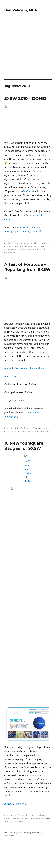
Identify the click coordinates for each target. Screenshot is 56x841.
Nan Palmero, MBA (20, 10)
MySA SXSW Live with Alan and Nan (24, 368)
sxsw (29, 249)
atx (46, 815)
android (41, 815)
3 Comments (17, 821)
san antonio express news (22, 431)
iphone (36, 818)
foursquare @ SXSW (15, 803)
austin (7, 818)
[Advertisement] (28, 50)
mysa (6, 431)
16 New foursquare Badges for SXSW (23, 446)
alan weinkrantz (11, 246)
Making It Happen (39, 243)
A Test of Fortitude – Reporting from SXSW (27, 267)
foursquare (27, 818)
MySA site (29, 191)
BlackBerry (16, 818)
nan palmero (26, 246)
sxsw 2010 (36, 249)
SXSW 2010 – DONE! (25, 98)
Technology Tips (27, 815)
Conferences (24, 243)
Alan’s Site (10, 376)
